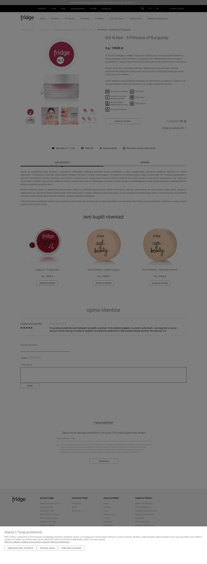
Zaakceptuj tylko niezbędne (20, 548)
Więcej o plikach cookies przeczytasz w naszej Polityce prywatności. (37, 542)
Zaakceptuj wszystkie (71, 548)
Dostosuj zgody (47, 548)
